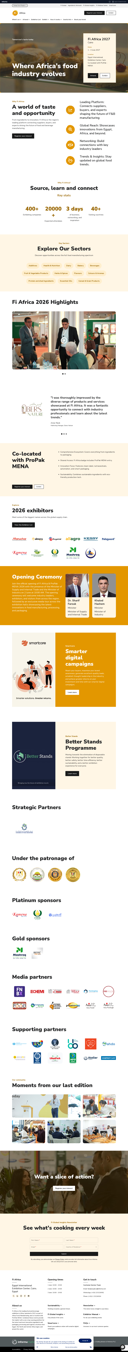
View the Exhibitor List (23, 525)
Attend (93, 75)
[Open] (96, 1247)
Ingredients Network (75, 5)
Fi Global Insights (89, 5)
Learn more (72, 692)
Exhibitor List (36, 20)
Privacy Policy (59, 1259)
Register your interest (94, 13)
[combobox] (79, 1247)
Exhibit (111, 13)
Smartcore (112, 5)
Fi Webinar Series (102, 5)
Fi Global (63, 5)
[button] (122, 1347)
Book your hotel (80, 20)
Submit (64, 1254)
